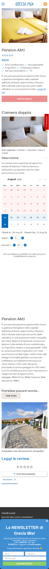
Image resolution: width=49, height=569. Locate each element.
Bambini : (6, 245)
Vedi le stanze (24, 98)
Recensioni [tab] (7, 479)
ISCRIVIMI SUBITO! (24, 563)
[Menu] (3, 4)
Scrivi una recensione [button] (25, 474)
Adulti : (5, 238)
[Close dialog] (47, 521)
